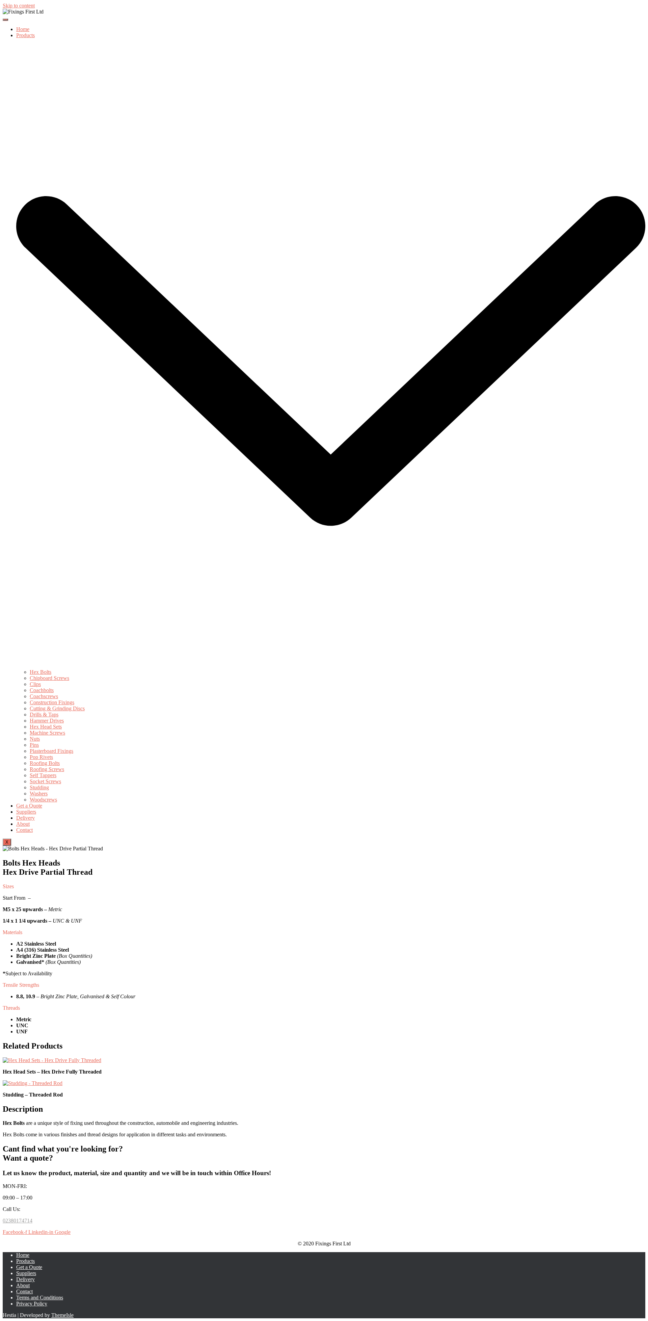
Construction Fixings (52, 702)
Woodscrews (43, 799)
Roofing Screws (47, 769)
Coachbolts (42, 690)
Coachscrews (44, 696)
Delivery (25, 818)
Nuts (35, 739)
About (23, 824)
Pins (34, 745)
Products (25, 1261)
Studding (39, 787)
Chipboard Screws (49, 678)
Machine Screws (47, 733)
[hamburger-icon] (5, 20)
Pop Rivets (41, 757)
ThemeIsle (62, 1315)
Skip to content (19, 5)
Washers (39, 793)
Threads (11, 1008)
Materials (12, 932)
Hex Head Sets (46, 727)
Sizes (8, 886)
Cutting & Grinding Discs (57, 708)
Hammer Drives (47, 720)
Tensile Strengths (21, 985)
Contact (24, 830)
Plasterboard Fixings (51, 751)
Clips (35, 684)
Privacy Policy (31, 1303)
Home (22, 29)
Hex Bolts (40, 672)
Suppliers (26, 812)
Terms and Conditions (39, 1297)
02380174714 (17, 1220)
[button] (324, 886)
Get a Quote (29, 806)
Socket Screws (45, 781)
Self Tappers (43, 775)
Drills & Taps (44, 714)
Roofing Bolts (45, 763)
